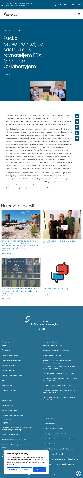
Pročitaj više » (6, 253)
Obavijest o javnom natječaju (56, 288)
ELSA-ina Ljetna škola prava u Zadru (59, 241)
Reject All (26, 470)
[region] (26, 462)
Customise (13, 470)
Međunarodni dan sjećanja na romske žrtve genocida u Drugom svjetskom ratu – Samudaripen (21, 291)
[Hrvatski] (73, 5)
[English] (79, 5)
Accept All (39, 470)
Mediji (4, 447)
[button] (78, 14)
